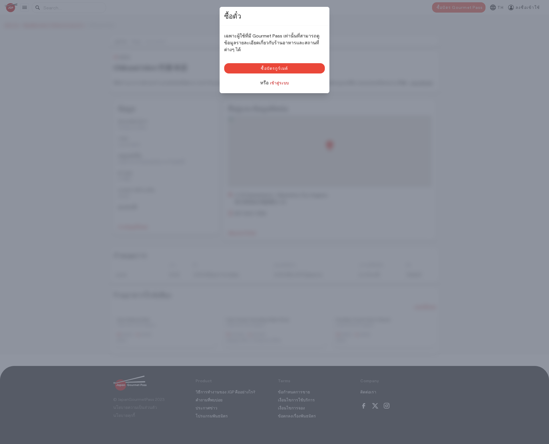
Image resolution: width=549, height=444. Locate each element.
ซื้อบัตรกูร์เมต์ (274, 68)
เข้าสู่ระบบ (279, 82)
